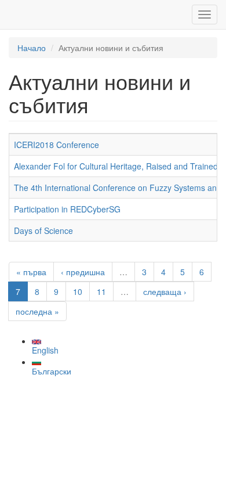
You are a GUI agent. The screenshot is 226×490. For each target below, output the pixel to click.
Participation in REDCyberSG (67, 209)
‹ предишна (83, 272)
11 (101, 291)
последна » (37, 311)
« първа (31, 272)
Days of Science (43, 230)
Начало (31, 47)
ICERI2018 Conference (56, 144)
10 (77, 291)
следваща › (165, 291)
